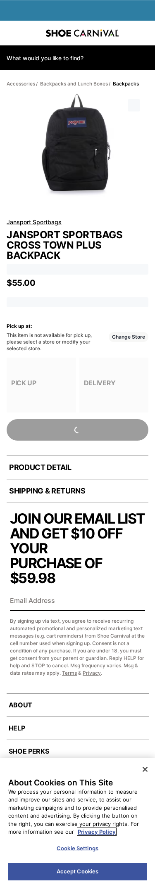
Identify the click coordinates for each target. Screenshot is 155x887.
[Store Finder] (32, 33)
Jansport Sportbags (34, 221)
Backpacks (126, 84)
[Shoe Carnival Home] (82, 33)
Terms (69, 673)
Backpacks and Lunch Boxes (74, 84)
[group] (41, 385)
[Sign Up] (136, 601)
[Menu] (12, 33)
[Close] (145, 769)
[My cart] (144, 33)
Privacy (92, 673)
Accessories (21, 84)
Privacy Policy (97, 831)
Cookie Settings (77, 848)
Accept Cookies (78, 871)
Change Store (128, 337)
